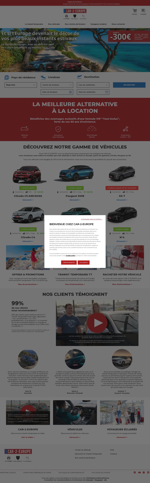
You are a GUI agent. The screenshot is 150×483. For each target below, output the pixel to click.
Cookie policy (70, 255)
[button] (91, 219)
